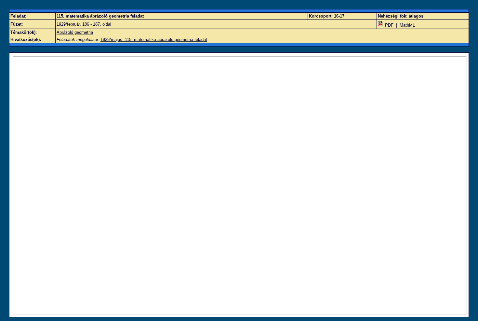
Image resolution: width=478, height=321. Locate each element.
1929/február (68, 24)
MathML (407, 25)
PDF (389, 25)
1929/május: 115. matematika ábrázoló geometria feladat (153, 39)
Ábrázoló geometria (75, 32)
